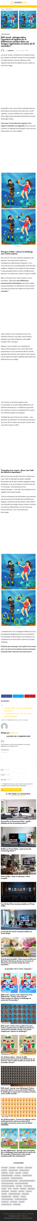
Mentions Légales (21, 1213)
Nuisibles (14, 1191)
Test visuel (23, 720)
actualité (5, 1167)
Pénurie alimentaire (15, 1194)
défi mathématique (8, 1175)
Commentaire (5, 749)
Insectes (19, 1186)
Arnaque (20, 1167)
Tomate (22, 1201)
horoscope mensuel (8, 1183)
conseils (19, 1172)
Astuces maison (24, 1170)
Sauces (24, 1196)
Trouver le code (7, 1204)
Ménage (23, 1188)
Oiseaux (22, 1191)
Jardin (4, 1188)
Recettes (16, 1196)
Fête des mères (27, 1175)
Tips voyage (5, 1116)
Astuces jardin (13, 1170)
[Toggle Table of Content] (2, 705)
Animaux (12, 1167)
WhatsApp (17, 1204)
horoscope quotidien (22, 1183)
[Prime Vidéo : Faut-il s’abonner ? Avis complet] (18, 864)
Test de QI (5, 1201)
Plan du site (30, 1213)
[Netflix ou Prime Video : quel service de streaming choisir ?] (18, 837)
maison (16, 1188)
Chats (12, 1172)
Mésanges (32, 1188)
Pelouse (29, 1191)
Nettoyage (6, 1191)
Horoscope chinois (17, 1178)
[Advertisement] (18, 87)
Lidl (10, 1188)
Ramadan (26, 1194)
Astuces (5, 1170)
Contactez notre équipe (9, 1213)
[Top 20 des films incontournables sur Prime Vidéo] (18, 892)
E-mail (3, 774)
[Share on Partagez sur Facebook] (6, 696)
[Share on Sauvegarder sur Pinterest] (30, 696)
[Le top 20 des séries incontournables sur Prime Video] (18, 920)
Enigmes (18, 1175)
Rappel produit (7, 1196)
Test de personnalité (21, 1199)
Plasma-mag (24, 1216)
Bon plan (5, 1172)
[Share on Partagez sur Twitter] (18, 696)
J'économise (28, 1186)
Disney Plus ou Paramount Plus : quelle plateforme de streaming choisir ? (16, 822)
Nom (2, 770)
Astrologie (29, 1167)
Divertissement (18, 796)
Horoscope (6, 1178)
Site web (3, 779)
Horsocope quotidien (8, 1186)
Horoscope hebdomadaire (10, 1180)
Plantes (5, 1194)
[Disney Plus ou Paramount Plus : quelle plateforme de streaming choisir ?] (18, 809)
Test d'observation (10, 720)
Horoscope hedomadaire (28, 1180)
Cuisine (26, 1172)
